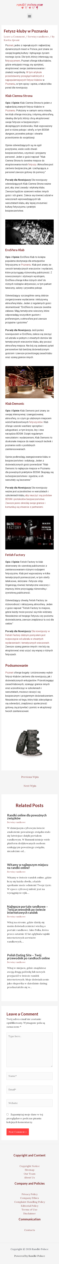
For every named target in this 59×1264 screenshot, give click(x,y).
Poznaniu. (10, 110)
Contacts (29, 1230)
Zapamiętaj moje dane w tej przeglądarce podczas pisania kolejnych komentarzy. (25, 1118)
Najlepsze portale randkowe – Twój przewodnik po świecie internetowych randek (27, 909)
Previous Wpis (30, 777)
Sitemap (29, 1169)
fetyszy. (32, 164)
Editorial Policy (29, 1205)
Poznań (9, 672)
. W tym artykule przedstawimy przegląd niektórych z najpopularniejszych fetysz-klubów (24, 76)
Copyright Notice (30, 1166)
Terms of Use (29, 1209)
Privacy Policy (30, 1194)
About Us (29, 1177)
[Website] (29, 1103)
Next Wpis (30, 785)
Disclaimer (29, 1213)
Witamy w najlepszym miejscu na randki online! (27, 866)
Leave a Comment (14, 36)
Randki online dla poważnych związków (27, 816)
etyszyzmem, (13, 60)
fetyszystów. (36, 422)
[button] (29, 16)
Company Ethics (29, 1197)
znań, (11, 45)
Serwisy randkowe (38, 36)
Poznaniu (10, 83)
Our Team (29, 1173)
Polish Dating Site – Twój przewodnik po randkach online (28, 956)
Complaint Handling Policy (29, 1201)
